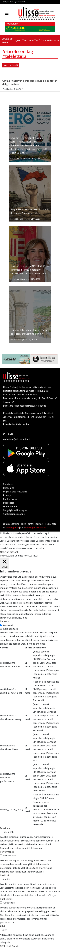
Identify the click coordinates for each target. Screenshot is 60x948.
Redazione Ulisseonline (20, 158)
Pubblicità (8, 503)
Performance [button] (7, 852)
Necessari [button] (5, 621)
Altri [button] (2, 926)
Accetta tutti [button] (31, 555)
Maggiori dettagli (9, 552)
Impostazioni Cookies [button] (11, 555)
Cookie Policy (10, 499)
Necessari (7, 625)
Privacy (7, 495)
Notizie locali (11, 65)
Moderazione (10, 506)
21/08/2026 (35, 158)
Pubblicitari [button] (6, 899)
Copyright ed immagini (15, 510)
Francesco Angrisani (18, 339)
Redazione (8, 488)
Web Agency (12, 527)
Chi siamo (8, 484)
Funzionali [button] (5, 828)
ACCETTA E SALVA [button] (9, 946)
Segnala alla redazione (15, 491)
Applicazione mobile (14, 514)
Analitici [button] (4, 875)
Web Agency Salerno (35, 527)
